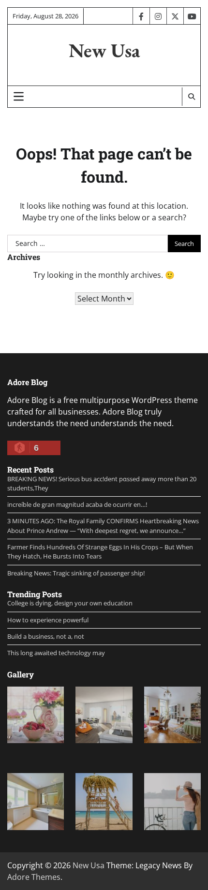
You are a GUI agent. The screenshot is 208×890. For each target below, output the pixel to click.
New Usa (104, 50)
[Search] (191, 96)
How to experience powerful (48, 620)
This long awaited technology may (56, 652)
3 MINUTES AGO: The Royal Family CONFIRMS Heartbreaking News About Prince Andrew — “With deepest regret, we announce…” (103, 525)
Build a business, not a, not (45, 636)
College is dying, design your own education (70, 603)
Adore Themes (33, 877)
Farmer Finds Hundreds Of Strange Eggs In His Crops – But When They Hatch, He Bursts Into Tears (100, 551)
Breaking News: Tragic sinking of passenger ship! (76, 573)
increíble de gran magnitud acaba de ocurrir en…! (77, 504)
